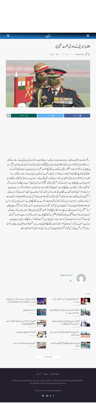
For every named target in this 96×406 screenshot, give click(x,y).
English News (54, 374)
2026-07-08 (75, 349)
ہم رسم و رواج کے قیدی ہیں (29, 310)
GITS (43, 391)
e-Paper (45, 374)
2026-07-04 (31, 346)
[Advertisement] (48, 16)
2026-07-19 (75, 338)
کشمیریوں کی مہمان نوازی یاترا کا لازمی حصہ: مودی (24, 343)
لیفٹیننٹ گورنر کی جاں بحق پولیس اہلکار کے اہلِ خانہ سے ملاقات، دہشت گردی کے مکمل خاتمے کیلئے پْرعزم (66, 322)
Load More (48, 357)
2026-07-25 (75, 316)
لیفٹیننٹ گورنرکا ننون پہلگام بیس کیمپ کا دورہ (26, 332)
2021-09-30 (65, 54)
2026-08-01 (31, 305)
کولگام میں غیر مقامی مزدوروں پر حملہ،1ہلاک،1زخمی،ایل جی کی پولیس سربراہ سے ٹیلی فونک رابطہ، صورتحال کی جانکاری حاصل (21, 300)
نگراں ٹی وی (38, 374)
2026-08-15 (75, 305)
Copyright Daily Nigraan (53, 391)
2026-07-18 (31, 335)
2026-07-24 (31, 327)
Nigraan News (80, 54)
